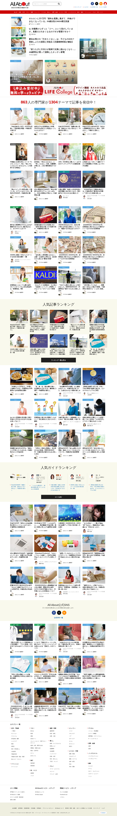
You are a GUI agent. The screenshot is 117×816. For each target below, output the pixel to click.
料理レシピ (52, 746)
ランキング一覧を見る (58, 360)
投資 (32, 733)
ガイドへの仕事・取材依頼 (16, 797)
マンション (14, 733)
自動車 (32, 773)
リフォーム (14, 736)
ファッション (88, 12)
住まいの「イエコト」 (16, 759)
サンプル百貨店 (64, 792)
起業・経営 (72, 761)
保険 (32, 736)
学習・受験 (72, 766)
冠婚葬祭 (52, 748)
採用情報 (20, 808)
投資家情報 (26, 808)
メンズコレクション (93, 756)
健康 (32, 12)
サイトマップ (78, 7)
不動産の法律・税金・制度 (17, 756)
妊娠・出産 (52, 756)
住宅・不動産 (15, 728)
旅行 (78, 12)
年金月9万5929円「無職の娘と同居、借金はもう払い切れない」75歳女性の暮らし (18, 487)
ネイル (70, 741)
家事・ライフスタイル (55, 743)
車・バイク (100, 12)
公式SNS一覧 (94, 7)
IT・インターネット (93, 738)
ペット (90, 776)
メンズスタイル (72, 12)
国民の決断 (13, 799)
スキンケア (72, 733)
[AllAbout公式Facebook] (92, 3)
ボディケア (72, 738)
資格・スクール (73, 759)
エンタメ (90, 766)
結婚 (89, 748)
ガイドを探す (103, 7)
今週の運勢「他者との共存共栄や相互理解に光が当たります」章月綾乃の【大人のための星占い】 (58, 487)
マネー (27, 12)
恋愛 (89, 746)
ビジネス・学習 (63, 12)
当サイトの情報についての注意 (84, 808)
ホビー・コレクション (93, 771)
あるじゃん (33, 755)
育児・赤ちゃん (53, 759)
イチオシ (62, 797)
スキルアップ (72, 756)
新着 (20, 12)
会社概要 (14, 808)
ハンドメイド (53, 753)
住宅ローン (33, 738)
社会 (70, 764)
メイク (70, 731)
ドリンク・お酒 (53, 774)
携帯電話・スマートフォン (95, 736)
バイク (32, 775)
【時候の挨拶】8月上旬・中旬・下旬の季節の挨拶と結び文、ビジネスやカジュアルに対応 (97, 487)
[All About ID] (105, 4)
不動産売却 (14, 754)
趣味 (82, 12)
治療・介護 (52, 736)
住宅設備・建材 (15, 738)
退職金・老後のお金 (35, 748)
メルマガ (86, 7)
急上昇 (15, 12)
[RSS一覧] (101, 3)
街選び (13, 746)
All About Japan (39, 794)
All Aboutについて (59, 808)
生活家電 (52, 751)
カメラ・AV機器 (92, 733)
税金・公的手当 (34, 750)
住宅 (23, 12)
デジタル (43, 12)
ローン (32, 753)
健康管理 (52, 731)
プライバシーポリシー (48, 808)
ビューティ (37, 12)
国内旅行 (33, 765)
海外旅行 (33, 763)
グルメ (94, 12)
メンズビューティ (92, 758)
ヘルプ (103, 808)
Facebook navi (63, 794)
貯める (32, 731)
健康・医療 (53, 728)
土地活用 (13, 751)
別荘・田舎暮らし (15, 749)
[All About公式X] (96, 3)
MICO (70, 746)
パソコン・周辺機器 (93, 731)
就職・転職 (72, 753)
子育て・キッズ (53, 761)
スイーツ (52, 771)
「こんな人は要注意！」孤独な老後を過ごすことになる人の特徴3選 (38, 487)
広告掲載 (33, 808)
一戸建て (13, 731)
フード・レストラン (55, 769)
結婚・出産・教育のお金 (37, 745)
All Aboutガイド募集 (15, 794)
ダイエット (72, 743)
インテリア (14, 741)
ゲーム (90, 768)
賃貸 (12, 743)
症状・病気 (52, 733)
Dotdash (103, 812)
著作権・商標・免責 (70, 808)
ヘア (70, 736)
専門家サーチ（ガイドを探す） (18, 792)
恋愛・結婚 (55, 12)
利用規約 (39, 808)
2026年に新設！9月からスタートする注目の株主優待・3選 (77, 486)
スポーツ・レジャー (93, 773)
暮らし (49, 12)
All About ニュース (39, 792)
